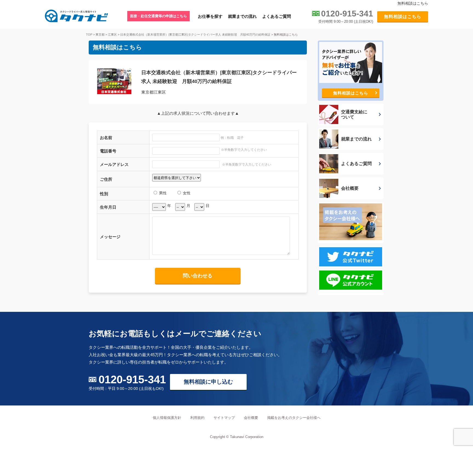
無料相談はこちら (402, 16)
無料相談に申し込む (208, 382)
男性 (162, 193)
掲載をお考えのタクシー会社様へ (294, 418)
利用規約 (197, 418)
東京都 (100, 34)
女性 (186, 193)
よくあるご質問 (276, 16)
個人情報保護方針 (167, 418)
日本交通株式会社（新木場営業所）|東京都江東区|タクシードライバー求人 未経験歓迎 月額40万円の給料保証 (195, 34)
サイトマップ (224, 418)
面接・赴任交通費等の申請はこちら (158, 16)
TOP (89, 34)
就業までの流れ (242, 16)
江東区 (112, 34)
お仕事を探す (210, 16)
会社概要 (251, 418)
